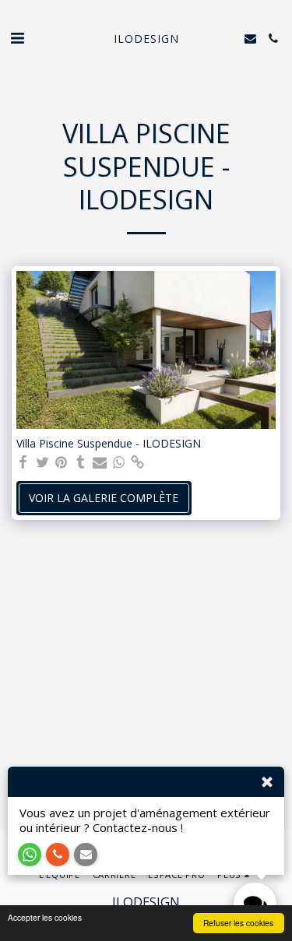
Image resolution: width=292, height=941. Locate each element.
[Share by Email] (100, 462)
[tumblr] (81, 462)
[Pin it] (62, 462)
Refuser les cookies (238, 923)
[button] (17, 38)
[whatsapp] (119, 462)
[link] (138, 462)
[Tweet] (43, 462)
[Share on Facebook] (23, 462)
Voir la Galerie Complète (103, 497)
